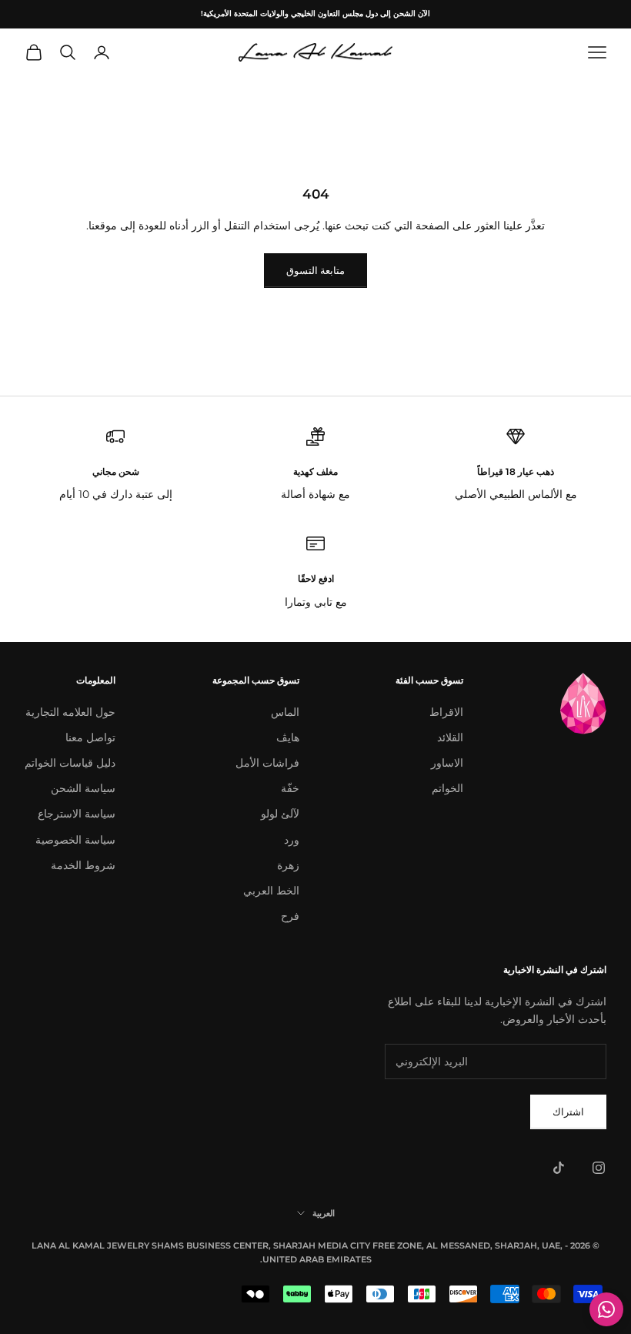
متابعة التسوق (315, 270)
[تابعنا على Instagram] (598, 1167)
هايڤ (287, 737)
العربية (323, 1213)
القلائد (450, 737)
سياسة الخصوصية (75, 840)
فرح (290, 916)
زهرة (288, 865)
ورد (291, 840)
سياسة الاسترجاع (76, 814)
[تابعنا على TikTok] (558, 1167)
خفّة (290, 788)
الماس (285, 712)
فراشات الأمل (267, 763)
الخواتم (447, 788)
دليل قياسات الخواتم (70, 763)
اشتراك (568, 1111)
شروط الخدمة (83, 865)
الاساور (447, 763)
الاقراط (446, 712)
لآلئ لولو (280, 814)
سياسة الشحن (83, 788)
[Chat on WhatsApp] (606, 1309)
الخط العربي (271, 891)
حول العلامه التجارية (70, 712)
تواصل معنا (90, 737)
